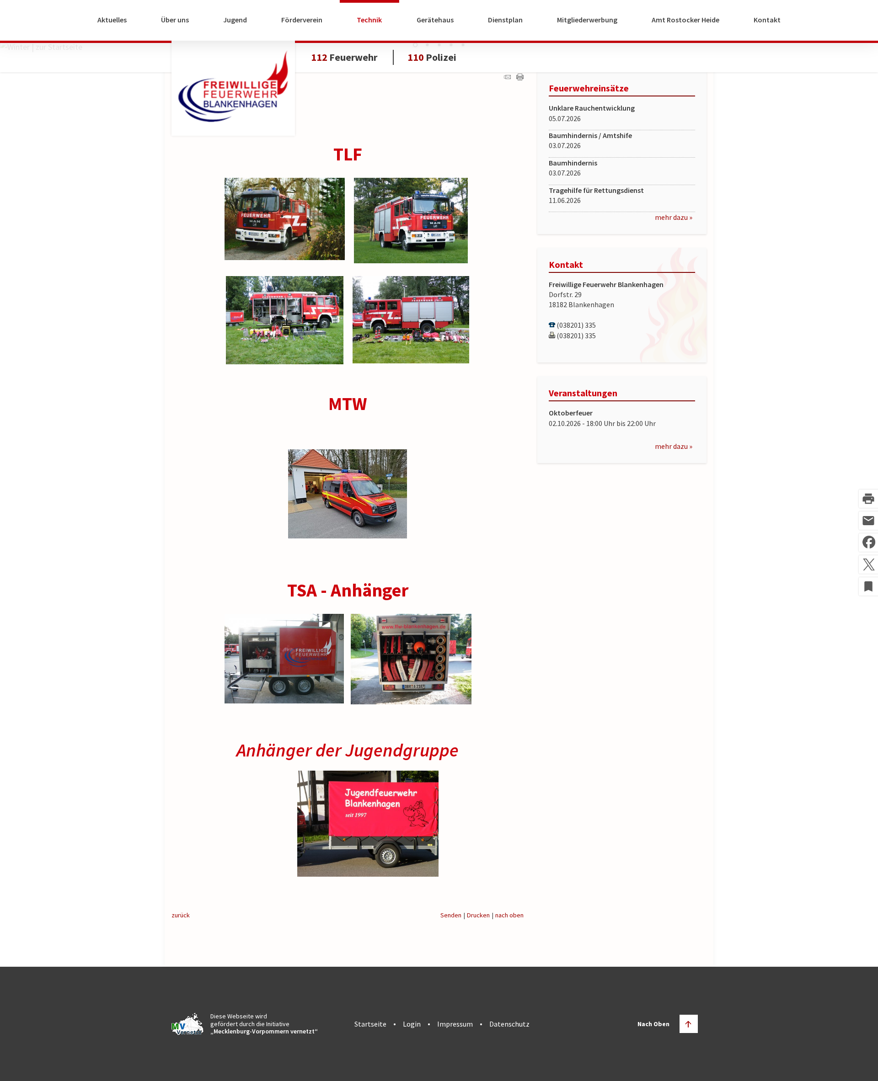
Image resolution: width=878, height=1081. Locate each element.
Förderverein (301, 19)
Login (412, 1023)
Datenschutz (509, 1023)
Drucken (478, 915)
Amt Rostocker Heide (685, 19)
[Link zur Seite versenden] (507, 77)
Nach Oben (653, 1024)
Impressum (455, 1023)
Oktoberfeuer (571, 412)
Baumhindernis (573, 162)
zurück (180, 915)
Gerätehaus (435, 19)
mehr (663, 217)
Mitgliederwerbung (587, 19)
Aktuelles (112, 19)
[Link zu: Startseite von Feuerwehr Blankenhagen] (233, 86)
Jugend (235, 19)
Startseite (370, 1023)
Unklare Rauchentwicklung (592, 107)
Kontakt (767, 19)
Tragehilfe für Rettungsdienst (596, 190)
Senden (450, 915)
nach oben (509, 915)
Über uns (175, 19)
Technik (369, 19)
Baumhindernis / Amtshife (590, 135)
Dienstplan (505, 19)
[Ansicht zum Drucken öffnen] (520, 77)
